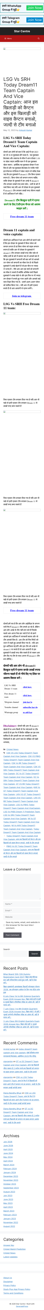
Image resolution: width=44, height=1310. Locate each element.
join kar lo (27, 702)
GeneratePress (22, 1306)
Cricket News (12, 749)
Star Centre (22, 31)
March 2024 (8, 1165)
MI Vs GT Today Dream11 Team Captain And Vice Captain (21, 822)
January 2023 (9, 1219)
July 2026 (7, 1142)
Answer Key (8, 1245)
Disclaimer (8, 1281)
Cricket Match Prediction (14, 1249)
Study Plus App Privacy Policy (16, 1289)
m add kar (27, 712)
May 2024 (8, 1157)
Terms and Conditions (13, 1293)
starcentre (8, 1061)
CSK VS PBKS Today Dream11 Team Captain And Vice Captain (21, 759)
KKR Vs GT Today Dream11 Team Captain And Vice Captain (21, 790)
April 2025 (8, 1149)
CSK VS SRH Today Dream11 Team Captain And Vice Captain (22, 770)
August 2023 (9, 1192)
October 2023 (9, 1184)
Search (6, 949)
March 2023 (8, 1211)
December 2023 (10, 1176)
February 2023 (10, 1215)
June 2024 (8, 1153)
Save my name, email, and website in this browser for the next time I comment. (23, 925)
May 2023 (8, 1203)
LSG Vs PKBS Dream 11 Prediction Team (21, 812)
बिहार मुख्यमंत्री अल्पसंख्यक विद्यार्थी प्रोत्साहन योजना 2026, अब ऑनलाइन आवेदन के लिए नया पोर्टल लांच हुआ (21, 989)
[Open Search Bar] (39, 38)
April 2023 (8, 1207)
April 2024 (8, 1161)
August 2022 (9, 1226)
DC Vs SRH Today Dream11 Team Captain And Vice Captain (21, 780)
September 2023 (11, 1188)
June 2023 (8, 1199)
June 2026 (8, 1145)
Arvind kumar (9, 1049)
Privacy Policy (9, 1285)
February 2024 (10, 1169)
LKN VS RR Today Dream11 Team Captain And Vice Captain (22, 801)
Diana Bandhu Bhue (12, 1093)
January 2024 (9, 1172)
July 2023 (7, 1195)
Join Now (35, 8)
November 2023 (10, 1180)
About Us (7, 1278)
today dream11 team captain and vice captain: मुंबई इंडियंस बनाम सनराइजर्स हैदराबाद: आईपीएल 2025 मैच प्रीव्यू (21, 1052)
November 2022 (10, 1222)
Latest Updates (10, 1257)
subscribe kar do (30, 707)
